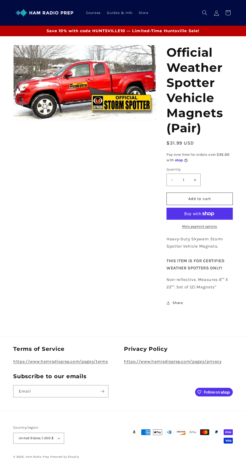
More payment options (199, 226)
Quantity (173, 169)
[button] (204, 12)
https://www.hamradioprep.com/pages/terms (60, 361)
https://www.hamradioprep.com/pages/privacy (172, 361)
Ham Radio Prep (37, 456)
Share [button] (177, 303)
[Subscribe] (102, 391)
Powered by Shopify (64, 456)
